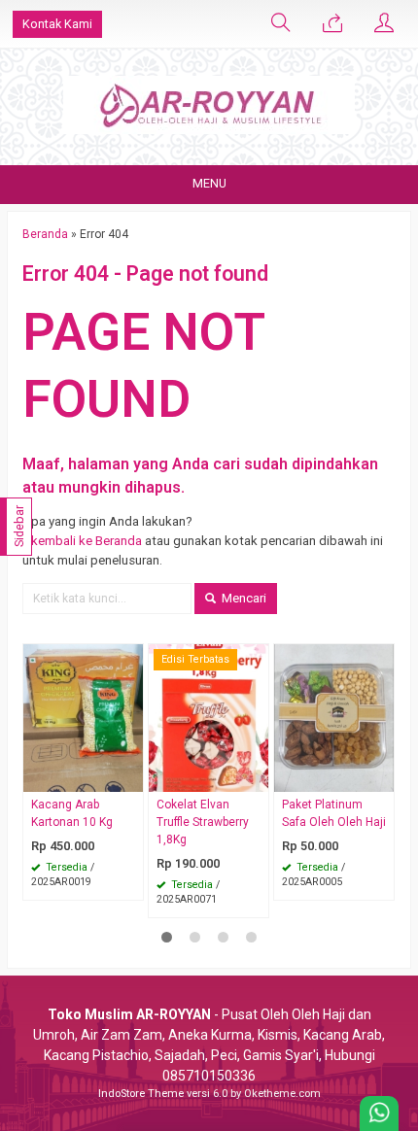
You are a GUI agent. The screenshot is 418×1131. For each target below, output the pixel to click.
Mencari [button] (242, 598)
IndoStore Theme (141, 1093)
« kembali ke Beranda (82, 540)
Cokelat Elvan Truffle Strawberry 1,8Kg (203, 822)
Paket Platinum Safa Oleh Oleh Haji (334, 813)
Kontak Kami (57, 24)
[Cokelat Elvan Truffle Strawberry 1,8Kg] (208, 717)
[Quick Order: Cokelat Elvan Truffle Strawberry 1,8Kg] (256, 777)
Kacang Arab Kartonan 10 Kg (72, 813)
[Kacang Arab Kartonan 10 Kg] (83, 717)
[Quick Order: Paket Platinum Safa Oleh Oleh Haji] (382, 777)
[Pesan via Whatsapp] (332, 24)
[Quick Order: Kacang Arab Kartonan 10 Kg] (131, 777)
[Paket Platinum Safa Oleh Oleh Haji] (334, 717)
